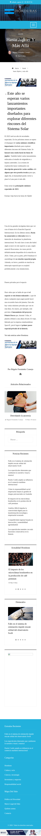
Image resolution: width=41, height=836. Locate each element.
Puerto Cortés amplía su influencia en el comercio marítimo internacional (20, 482)
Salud (20, 34)
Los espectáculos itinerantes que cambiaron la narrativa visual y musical (19, 472)
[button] (16, 589)
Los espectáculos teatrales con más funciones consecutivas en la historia (20, 531)
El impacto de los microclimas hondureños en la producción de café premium (19, 501)
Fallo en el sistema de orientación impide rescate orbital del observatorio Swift (20, 463)
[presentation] (7, 407)
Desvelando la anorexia (20, 415)
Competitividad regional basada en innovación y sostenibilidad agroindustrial (20, 522)
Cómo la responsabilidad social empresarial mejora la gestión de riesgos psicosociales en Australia (20, 491)
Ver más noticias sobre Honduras (16, 335)
